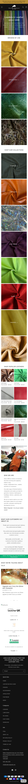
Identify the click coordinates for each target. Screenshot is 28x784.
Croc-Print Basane (18, 401)
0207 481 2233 (6, 761)
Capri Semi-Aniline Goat (6, 401)
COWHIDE (13, 165)
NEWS (4, 700)
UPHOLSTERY (13, 80)
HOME (4, 680)
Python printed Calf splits (6, 419)
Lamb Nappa (4, 383)
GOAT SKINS (13, 244)
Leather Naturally (13, 635)
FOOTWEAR (13, 132)
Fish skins (16, 438)
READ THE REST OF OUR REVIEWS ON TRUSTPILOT (14, 556)
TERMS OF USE (7, 744)
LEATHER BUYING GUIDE (9, 684)
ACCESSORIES (13, 106)
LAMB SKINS (13, 192)
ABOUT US (5, 734)
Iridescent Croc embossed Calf (19, 420)
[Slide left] (10, 600)
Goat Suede (16, 383)
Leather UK (13, 619)
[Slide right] (17, 600)
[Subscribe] (23, 671)
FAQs (4, 731)
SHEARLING (13, 348)
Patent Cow (3, 438)
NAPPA (13, 270)
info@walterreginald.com (9, 764)
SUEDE (13, 296)
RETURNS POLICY (7, 737)
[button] (1, 7)
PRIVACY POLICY (7, 741)
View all (3, 565)
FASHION (13, 53)
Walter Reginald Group (15, 781)
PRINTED (13, 322)
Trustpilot (13, 650)
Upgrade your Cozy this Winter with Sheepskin (13, 587)
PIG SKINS (13, 218)
